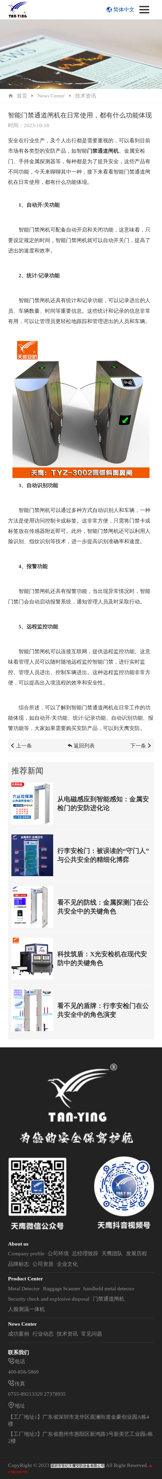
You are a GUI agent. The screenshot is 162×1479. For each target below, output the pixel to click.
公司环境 (58, 1253)
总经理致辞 (85, 1253)
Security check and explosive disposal (48, 1299)
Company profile (26, 1253)
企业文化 (67, 1264)
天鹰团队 (112, 1253)
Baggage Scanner (61, 1288)
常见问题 (91, 1334)
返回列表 (84, 746)
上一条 (24, 746)
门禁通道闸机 (108, 1299)
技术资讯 (85, 96)
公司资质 (43, 1264)
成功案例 (18, 1334)
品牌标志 (18, 1264)
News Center (51, 95)
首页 (22, 96)
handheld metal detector (108, 1288)
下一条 (138, 746)
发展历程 (136, 1253)
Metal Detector (24, 1288)
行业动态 (43, 1334)
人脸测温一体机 (26, 1309)
